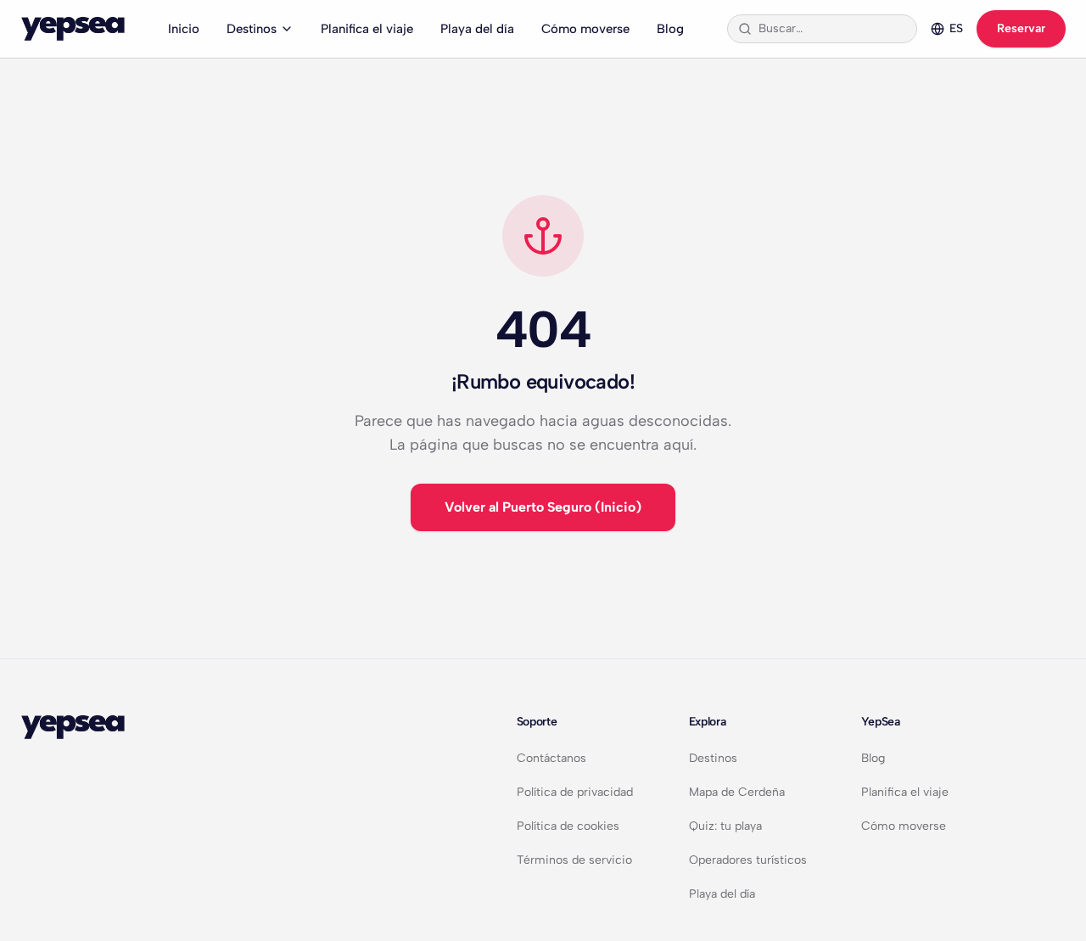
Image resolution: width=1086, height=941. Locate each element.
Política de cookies (568, 826)
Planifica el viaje (367, 28)
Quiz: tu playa (725, 826)
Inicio (183, 28)
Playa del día (477, 28)
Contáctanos (551, 758)
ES (956, 28)
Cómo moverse (585, 28)
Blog (670, 28)
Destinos (252, 28)
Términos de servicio (574, 860)
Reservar (1021, 28)
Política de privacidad (575, 792)
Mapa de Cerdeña (737, 792)
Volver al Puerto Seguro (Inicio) (543, 507)
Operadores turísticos (748, 860)
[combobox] (832, 28)
